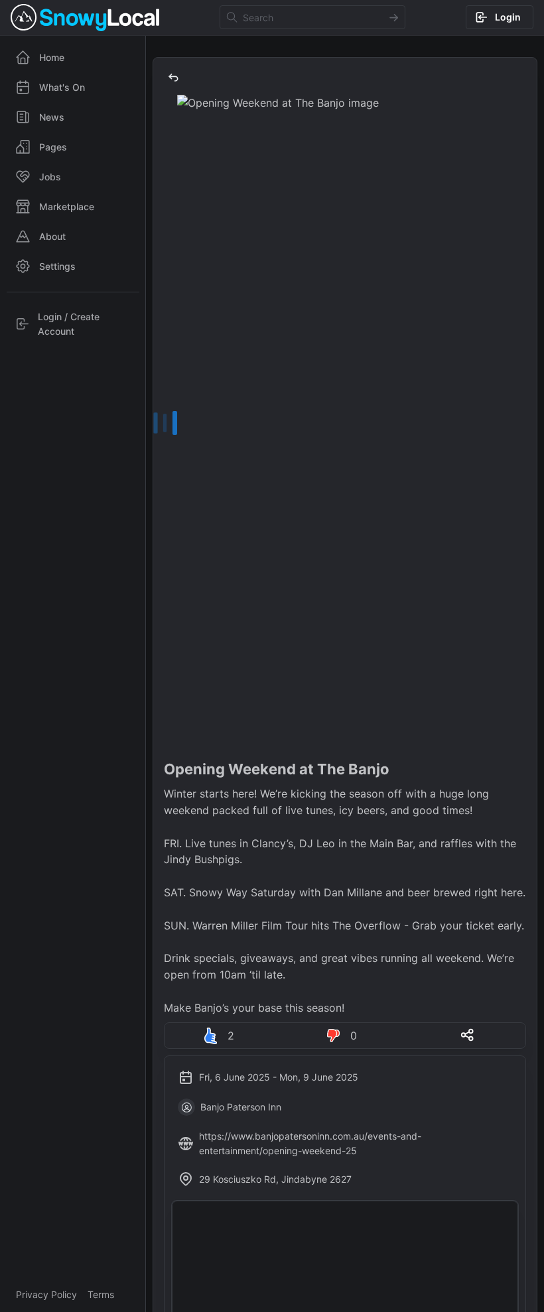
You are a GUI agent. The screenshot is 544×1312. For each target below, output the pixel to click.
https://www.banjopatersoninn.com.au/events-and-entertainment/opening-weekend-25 (310, 1143)
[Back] (173, 77)
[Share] (467, 1035)
